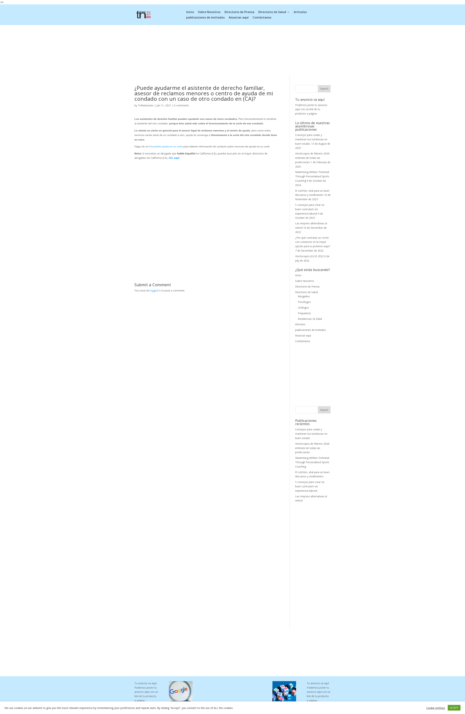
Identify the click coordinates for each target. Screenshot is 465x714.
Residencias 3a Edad (310, 319)
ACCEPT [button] (454, 707)
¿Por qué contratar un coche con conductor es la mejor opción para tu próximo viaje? (312, 242)
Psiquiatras (304, 313)
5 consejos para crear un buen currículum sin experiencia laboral (309, 209)
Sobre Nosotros (209, 12)
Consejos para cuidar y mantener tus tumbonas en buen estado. (311, 139)
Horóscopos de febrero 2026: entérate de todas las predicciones (312, 158)
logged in (155, 290)
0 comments (181, 105)
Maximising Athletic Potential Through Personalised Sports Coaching (312, 176)
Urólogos (303, 307)
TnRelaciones (146, 105)
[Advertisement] (232, 49)
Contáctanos (262, 17)
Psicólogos (304, 302)
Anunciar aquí (239, 17)
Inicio (190, 12)
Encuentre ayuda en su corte (166, 146)
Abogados (304, 296)
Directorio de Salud (272, 12)
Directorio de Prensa (239, 12)
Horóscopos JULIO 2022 (309, 256)
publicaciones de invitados (205, 17)
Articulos (300, 12)
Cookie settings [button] (435, 707)
